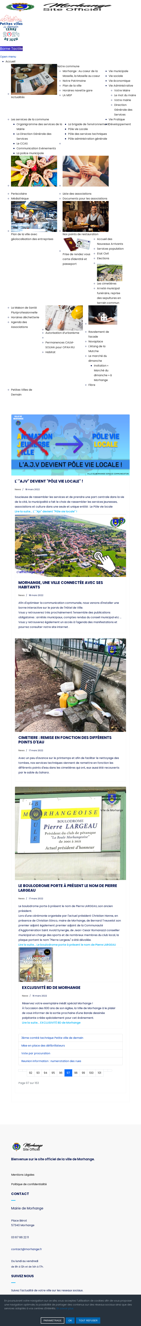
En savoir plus (65, 1308)
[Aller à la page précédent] (25, 1070)
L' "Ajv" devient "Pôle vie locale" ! (49, 481)
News (18, 489)
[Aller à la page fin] (110, 1070)
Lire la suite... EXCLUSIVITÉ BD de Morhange (51, 1023)
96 (60, 1073)
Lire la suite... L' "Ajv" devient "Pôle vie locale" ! (46, 511)
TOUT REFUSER (88, 1320)
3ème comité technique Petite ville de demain (52, 1038)
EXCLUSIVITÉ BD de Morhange (51, 987)
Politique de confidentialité (29, 1184)
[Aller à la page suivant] (105, 1070)
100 (91, 1073)
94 (45, 1073)
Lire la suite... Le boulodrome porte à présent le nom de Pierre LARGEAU (67, 945)
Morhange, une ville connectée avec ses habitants (60, 585)
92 (30, 1073)
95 (53, 1073)
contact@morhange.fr (26, 1249)
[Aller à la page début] (20, 1070)
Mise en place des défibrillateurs (43, 1046)
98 (76, 1073)
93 (38, 1073)
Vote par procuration (35, 1053)
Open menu (8, 57)
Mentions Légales (22, 1175)
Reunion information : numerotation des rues (51, 1061)
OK (70, 1320)
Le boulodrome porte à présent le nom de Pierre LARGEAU (67, 888)
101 (99, 1073)
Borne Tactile (11, 48)
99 (83, 1073)
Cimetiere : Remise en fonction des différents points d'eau (65, 740)
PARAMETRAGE (53, 1320)
